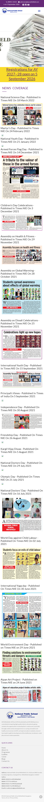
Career (4, 757)
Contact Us (5, 761)
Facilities (4, 754)
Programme (6, 752)
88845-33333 (12, 2)
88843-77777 (6, 781)
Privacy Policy (14, 798)
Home (4, 748)
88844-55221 (6, 783)
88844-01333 (6, 786)
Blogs (3, 759)
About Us (5, 750)
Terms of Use (5, 798)
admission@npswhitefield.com (29, 2)
